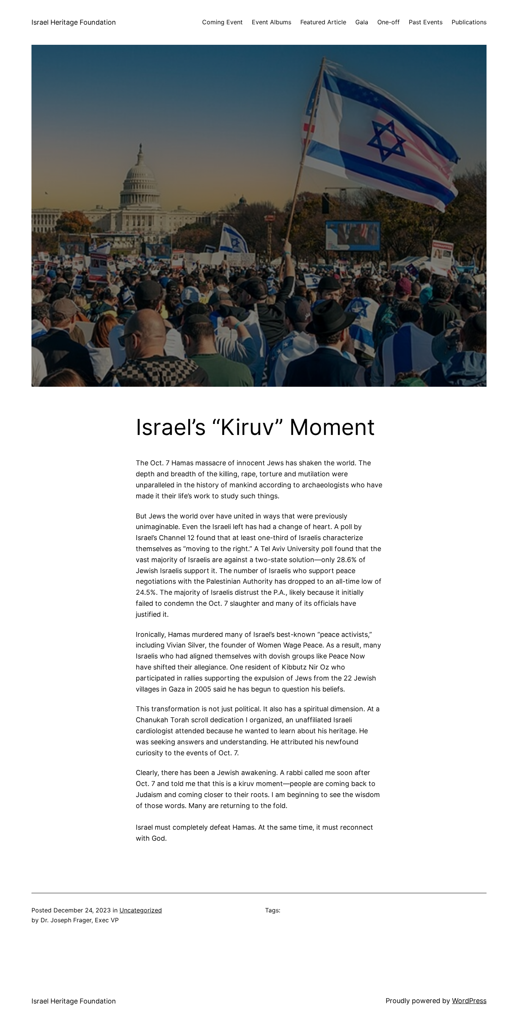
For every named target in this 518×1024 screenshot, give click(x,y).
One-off (388, 22)
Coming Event (222, 22)
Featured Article (323, 22)
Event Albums (271, 22)
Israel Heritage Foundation (73, 22)
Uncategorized (140, 910)
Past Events (426, 22)
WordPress (469, 1001)
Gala (361, 22)
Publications (469, 22)
